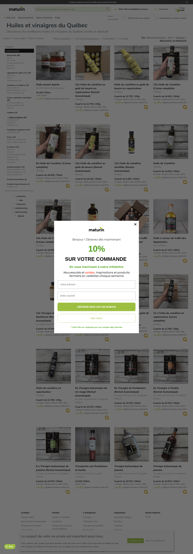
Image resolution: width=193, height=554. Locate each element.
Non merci (96, 318)
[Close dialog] (135, 224)
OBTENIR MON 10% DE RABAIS (96, 306)
